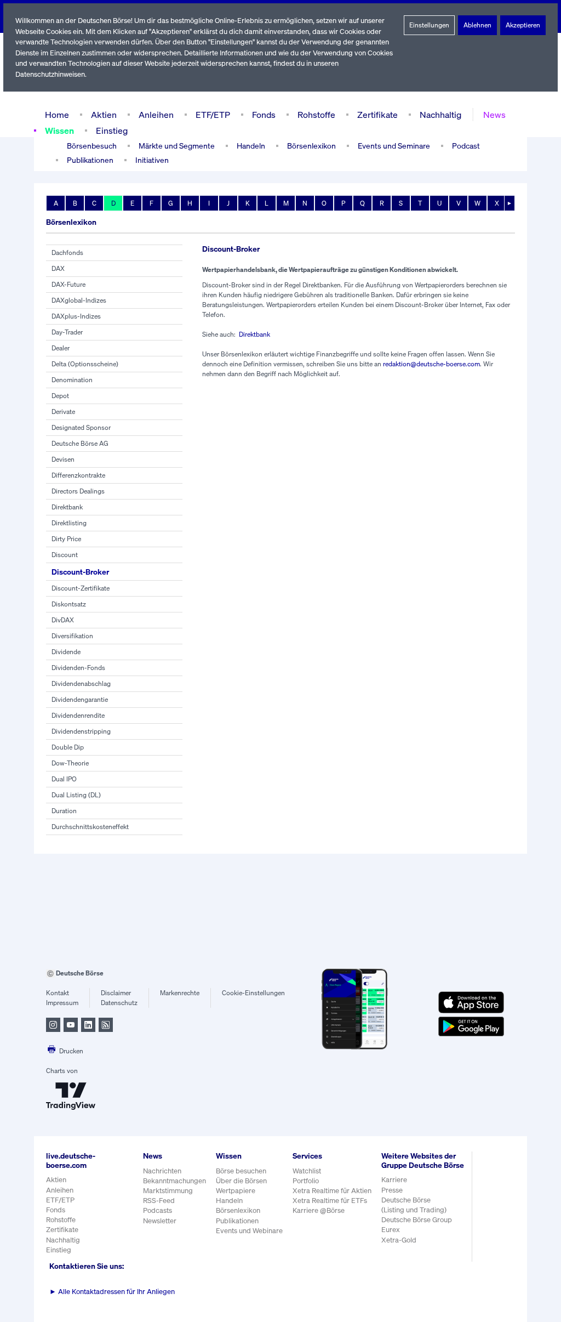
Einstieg (112, 130)
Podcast (466, 145)
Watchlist (307, 1171)
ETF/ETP (213, 115)
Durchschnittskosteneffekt (90, 826)
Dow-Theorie (70, 763)
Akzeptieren (523, 25)
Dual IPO (64, 779)
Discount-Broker (80, 571)
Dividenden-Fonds (78, 667)
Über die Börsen (241, 1180)
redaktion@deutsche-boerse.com (431, 364)
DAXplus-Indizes (76, 316)
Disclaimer (116, 993)
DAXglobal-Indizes (78, 300)
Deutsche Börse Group (416, 1219)
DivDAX (62, 620)
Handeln (229, 1200)
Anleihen (156, 115)
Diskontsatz (68, 604)
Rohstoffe (316, 115)
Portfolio (306, 1180)
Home (57, 115)
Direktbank (67, 507)
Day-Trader (67, 332)
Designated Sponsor (81, 427)
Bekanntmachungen (174, 1180)
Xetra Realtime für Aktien (332, 1190)
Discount (64, 555)
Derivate (63, 411)
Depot (60, 396)
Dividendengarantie (79, 699)
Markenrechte (179, 993)
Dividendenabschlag (81, 683)
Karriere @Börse (319, 1210)
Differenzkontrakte (78, 475)
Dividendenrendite (78, 715)
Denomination (72, 380)
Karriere (394, 1179)
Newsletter (159, 1220)
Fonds (264, 115)
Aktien (104, 115)
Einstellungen (429, 25)
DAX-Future (68, 284)
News (494, 115)
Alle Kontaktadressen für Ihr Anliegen (112, 1291)
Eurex (390, 1229)
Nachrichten (162, 1171)
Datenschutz (119, 1002)
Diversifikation (72, 636)
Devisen (63, 459)
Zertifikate (377, 115)
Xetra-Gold (398, 1240)
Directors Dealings (78, 491)
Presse (392, 1190)
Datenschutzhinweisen (50, 74)
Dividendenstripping (81, 731)
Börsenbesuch (92, 145)
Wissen (59, 130)
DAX (58, 268)
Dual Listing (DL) (76, 795)
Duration (64, 811)
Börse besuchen (241, 1171)
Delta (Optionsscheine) (84, 364)
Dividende (66, 652)
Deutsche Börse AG (79, 443)
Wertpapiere (235, 1190)
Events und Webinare (249, 1230)
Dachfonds (67, 252)
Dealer (60, 348)
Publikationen (237, 1220)
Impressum (62, 1002)
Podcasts (157, 1210)
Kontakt (57, 993)
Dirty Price (66, 539)
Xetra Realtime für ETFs (330, 1200)
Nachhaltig (440, 115)
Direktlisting (69, 523)
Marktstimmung (168, 1190)
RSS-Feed (159, 1200)
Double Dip (67, 747)
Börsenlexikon (311, 145)
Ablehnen (477, 25)
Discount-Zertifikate (80, 588)
